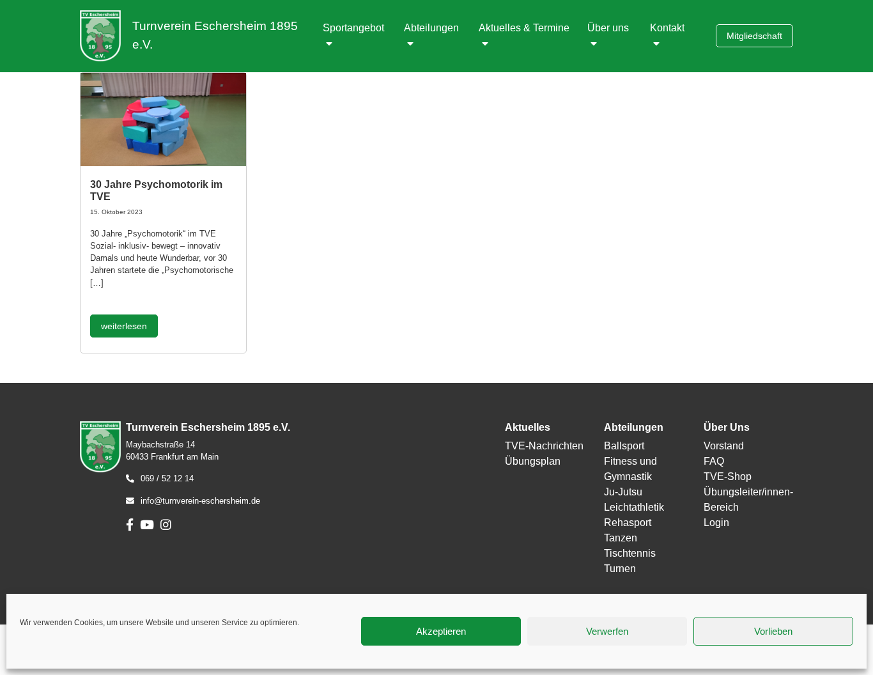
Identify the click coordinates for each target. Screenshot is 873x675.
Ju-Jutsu (623, 491)
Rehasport (627, 522)
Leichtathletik (634, 507)
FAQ (714, 461)
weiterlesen (124, 326)
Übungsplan (532, 461)
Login (716, 522)
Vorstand (724, 445)
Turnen (620, 568)
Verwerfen (607, 631)
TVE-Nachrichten (544, 445)
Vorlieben (773, 631)
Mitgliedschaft (754, 36)
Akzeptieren (441, 631)
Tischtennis (630, 553)
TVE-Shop (728, 476)
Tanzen (620, 537)
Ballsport (624, 445)
